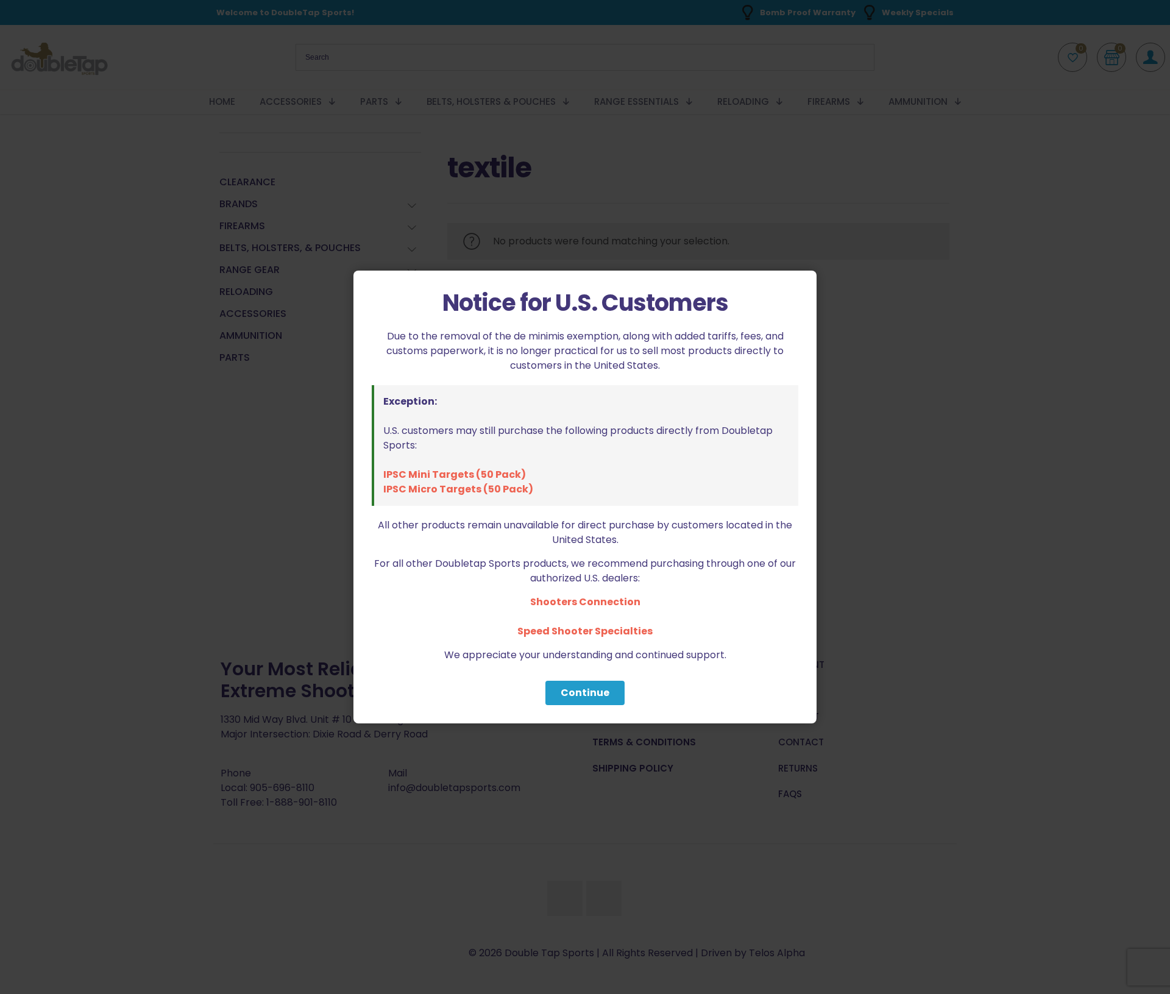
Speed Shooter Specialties (585, 631)
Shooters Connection (585, 602)
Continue (585, 693)
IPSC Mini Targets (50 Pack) (454, 474)
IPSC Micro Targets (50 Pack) (458, 489)
